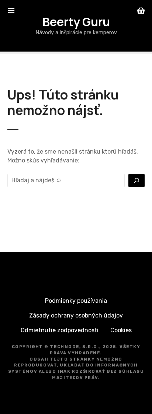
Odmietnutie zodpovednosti (60, 330)
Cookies (121, 330)
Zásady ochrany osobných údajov (76, 315)
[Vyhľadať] (136, 180)
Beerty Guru (76, 22)
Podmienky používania (76, 300)
